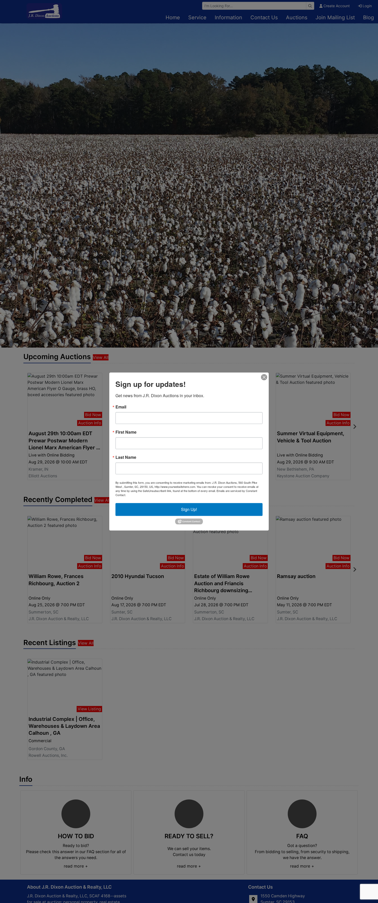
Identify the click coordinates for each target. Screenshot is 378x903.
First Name (126, 432)
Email (120, 407)
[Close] (264, 377)
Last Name (125, 457)
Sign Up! (189, 509)
